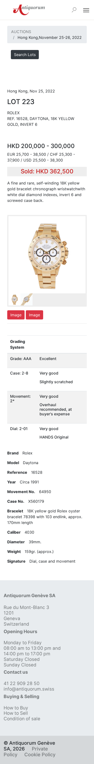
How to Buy (16, 708)
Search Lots (25, 54)
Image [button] (15, 314)
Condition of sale (22, 719)
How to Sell (16, 713)
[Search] (74, 10)
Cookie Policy (39, 754)
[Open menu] (86, 10)
